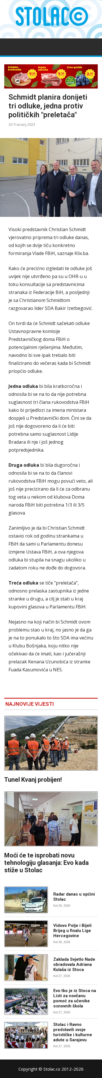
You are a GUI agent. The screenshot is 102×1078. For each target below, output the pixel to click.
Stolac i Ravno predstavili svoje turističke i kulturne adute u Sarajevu (72, 1032)
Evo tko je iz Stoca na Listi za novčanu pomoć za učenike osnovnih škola (74, 998)
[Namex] (51, 76)
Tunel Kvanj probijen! (33, 779)
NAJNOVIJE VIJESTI (29, 704)
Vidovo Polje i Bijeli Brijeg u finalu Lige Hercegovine (72, 930)
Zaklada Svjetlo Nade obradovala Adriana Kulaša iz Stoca (74, 964)
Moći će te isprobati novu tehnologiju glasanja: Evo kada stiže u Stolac (46, 863)
